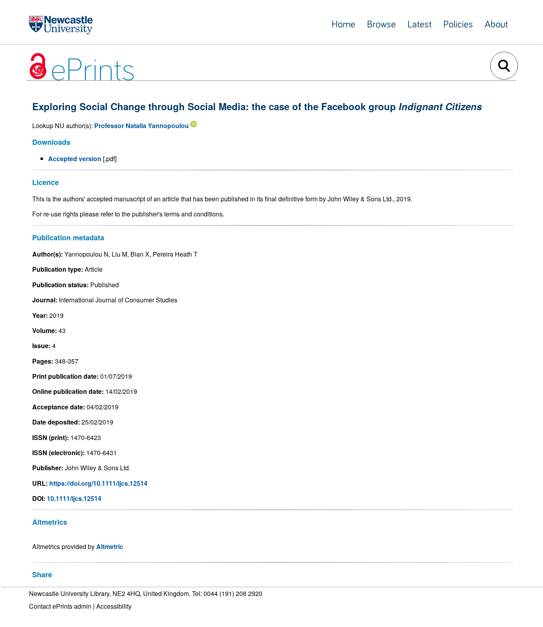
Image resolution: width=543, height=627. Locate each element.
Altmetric (109, 546)
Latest (419, 24)
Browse (381, 24)
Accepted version (74, 158)
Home (343, 24)
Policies (458, 24)
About (496, 24)
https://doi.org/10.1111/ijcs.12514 (98, 483)
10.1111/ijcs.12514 (74, 498)
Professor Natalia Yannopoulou (141, 125)
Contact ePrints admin (60, 606)
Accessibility (114, 606)
